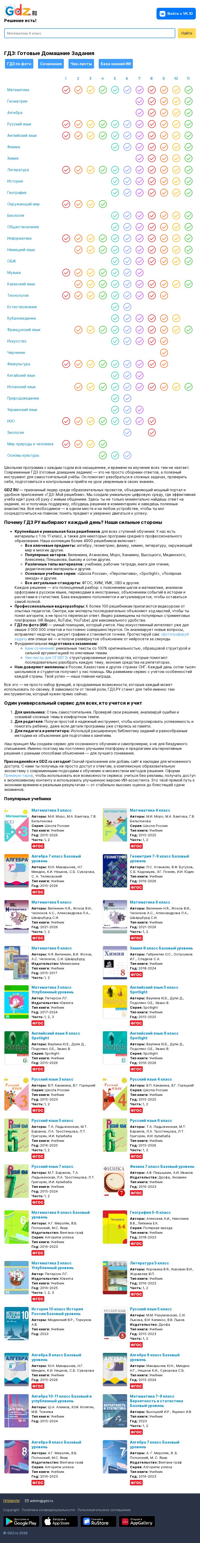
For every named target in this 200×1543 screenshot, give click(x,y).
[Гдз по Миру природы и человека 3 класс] (90, 444)
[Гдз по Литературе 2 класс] (78, 170)
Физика (13, 147)
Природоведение (23, 398)
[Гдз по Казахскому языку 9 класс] (164, 284)
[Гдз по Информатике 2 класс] (78, 238)
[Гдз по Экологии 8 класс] (151, 432)
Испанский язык (21, 387)
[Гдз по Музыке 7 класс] (139, 273)
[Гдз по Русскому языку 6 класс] (127, 124)
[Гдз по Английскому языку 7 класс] (139, 135)
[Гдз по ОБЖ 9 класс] (164, 261)
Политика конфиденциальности (48, 1510)
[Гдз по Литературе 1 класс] (66, 170)
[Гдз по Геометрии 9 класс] (164, 101)
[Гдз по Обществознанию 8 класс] (151, 227)
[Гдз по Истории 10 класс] (176, 181)
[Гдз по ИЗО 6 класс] (127, 421)
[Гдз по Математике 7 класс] (139, 90)
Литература (18, 169)
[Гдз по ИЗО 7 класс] (139, 421)
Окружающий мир (23, 204)
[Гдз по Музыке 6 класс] (127, 273)
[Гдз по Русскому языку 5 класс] (115, 124)
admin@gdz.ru (41, 1501)
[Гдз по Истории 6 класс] (127, 181)
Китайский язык (21, 375)
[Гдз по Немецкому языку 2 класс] (78, 250)
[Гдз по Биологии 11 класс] (188, 215)
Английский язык (22, 135)
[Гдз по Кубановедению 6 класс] (127, 318)
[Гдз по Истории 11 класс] (188, 181)
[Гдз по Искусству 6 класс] (127, 341)
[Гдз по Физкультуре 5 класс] (115, 364)
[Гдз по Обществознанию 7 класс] (139, 227)
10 (176, 78)
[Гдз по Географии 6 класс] (127, 193)
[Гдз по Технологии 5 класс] (115, 295)
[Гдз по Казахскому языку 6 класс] (127, 284)
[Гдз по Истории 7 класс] (139, 181)
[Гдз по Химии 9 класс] (164, 158)
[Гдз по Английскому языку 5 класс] (115, 135)
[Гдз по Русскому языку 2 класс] (78, 124)
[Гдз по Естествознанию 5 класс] (115, 307)
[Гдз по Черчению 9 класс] (164, 352)
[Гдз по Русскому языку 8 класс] (151, 124)
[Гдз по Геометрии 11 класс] (188, 101)
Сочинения (51, 64)
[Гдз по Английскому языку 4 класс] (102, 135)
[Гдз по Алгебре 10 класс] (176, 113)
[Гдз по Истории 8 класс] (151, 181)
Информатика (19, 238)
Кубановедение (21, 318)
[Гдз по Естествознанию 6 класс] (127, 307)
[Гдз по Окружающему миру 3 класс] (90, 204)
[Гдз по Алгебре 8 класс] (151, 113)
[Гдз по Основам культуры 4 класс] (102, 455)
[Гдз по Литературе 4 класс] (102, 170)
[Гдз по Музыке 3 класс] (90, 273)
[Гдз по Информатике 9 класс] (164, 238)
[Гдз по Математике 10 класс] (176, 90)
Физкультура (18, 364)
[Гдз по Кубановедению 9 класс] (164, 318)
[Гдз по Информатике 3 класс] (90, 238)
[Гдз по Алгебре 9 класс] (164, 113)
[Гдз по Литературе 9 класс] (164, 170)
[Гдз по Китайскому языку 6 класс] (127, 375)
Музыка (14, 272)
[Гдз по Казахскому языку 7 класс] (139, 284)
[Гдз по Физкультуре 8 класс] (151, 364)
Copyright (11, 1510)
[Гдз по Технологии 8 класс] (151, 295)
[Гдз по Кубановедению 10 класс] (176, 318)
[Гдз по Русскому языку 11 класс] (188, 124)
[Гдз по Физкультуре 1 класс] (66, 364)
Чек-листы (81, 64)
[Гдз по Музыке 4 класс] (102, 273)
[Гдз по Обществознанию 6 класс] (127, 227)
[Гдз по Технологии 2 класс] (78, 295)
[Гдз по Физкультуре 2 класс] (78, 364)
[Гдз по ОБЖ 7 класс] (139, 261)
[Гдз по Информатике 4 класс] (102, 238)
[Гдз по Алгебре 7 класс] (139, 113)
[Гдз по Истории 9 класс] (164, 181)
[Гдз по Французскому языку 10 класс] (176, 330)
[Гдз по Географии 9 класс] (164, 193)
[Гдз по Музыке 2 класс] (78, 273)
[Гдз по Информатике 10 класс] (176, 238)
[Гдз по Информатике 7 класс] (139, 238)
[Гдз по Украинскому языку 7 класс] (139, 410)
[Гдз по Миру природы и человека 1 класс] (66, 444)
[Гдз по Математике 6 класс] (127, 90)
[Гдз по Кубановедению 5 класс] (115, 318)
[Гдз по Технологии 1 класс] (66, 295)
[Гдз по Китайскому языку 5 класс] (115, 375)
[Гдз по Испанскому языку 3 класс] (90, 387)
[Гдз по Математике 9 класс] (164, 90)
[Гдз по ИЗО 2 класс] (78, 421)
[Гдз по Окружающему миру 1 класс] (66, 204)
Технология (18, 295)
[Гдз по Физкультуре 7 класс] (139, 364)
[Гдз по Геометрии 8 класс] (151, 101)
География (16, 192)
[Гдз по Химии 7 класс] (139, 158)
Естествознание (22, 307)
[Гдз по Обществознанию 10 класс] (176, 227)
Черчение (16, 352)
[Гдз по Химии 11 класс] (188, 158)
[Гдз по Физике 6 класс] (127, 147)
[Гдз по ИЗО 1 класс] (66, 421)
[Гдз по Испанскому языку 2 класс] (78, 387)
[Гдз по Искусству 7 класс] (139, 341)
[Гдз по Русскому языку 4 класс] (102, 124)
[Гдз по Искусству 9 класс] (164, 341)
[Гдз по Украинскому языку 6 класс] (127, 410)
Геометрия (17, 101)
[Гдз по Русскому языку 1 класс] (66, 124)
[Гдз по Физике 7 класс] (139, 147)
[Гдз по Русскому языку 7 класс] (139, 124)
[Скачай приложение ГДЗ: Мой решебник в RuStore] (98, 1521)
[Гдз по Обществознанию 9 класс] (164, 227)
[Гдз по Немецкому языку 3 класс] (90, 250)
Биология (15, 215)
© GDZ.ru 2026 (15, 1533)
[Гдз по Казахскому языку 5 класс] (115, 284)
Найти (187, 33)
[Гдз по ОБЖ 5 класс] (115, 261)
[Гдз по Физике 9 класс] (164, 147)
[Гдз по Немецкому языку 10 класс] (176, 250)
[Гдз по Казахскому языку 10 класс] (176, 284)
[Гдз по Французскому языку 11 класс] (188, 330)
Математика (18, 89)
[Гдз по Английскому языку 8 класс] (151, 135)
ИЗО (11, 421)
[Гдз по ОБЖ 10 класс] (176, 261)
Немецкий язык (21, 249)
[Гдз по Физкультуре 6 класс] (127, 364)
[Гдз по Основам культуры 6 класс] (127, 455)
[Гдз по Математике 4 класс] (102, 90)
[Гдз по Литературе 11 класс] (188, 170)
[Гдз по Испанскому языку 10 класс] (176, 387)
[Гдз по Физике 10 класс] (176, 147)
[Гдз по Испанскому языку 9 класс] (164, 387)
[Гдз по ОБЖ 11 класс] (188, 261)
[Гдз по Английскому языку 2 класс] (78, 135)
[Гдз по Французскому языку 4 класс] (102, 330)
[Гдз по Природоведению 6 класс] (127, 398)
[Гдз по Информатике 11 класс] (188, 238)
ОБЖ (11, 261)
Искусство (17, 341)
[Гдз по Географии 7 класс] (139, 193)
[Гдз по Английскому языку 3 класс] (90, 135)
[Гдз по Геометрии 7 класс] (139, 101)
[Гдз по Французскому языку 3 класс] (90, 330)
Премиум (11, 1501)
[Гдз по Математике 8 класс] (151, 90)
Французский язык (23, 329)
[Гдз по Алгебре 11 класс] (188, 113)
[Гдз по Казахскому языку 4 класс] (102, 284)
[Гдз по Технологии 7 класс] (139, 295)
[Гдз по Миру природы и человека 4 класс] (102, 444)
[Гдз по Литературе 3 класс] (90, 170)
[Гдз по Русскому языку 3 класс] (90, 124)
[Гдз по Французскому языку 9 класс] (164, 330)
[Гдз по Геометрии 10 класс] (176, 101)
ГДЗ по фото (19, 64)
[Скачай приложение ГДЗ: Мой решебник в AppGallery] (137, 1521)
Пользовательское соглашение (104, 1510)
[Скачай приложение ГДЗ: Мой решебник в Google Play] (21, 1521)
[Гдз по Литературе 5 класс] (115, 170)
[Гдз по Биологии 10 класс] (176, 215)
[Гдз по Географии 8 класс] (151, 193)
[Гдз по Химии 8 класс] (151, 158)
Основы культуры (23, 455)
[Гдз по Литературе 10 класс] (176, 170)
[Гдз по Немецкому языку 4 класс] (102, 250)
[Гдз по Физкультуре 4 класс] (102, 364)
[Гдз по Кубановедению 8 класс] (151, 318)
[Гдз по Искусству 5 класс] (115, 341)
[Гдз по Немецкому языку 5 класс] (115, 250)
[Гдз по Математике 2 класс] (78, 90)
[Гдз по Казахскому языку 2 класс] (78, 284)
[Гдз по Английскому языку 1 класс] (66, 135)
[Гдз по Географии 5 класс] (115, 193)
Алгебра (14, 112)
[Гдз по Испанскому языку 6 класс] (127, 387)
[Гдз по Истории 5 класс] (115, 181)
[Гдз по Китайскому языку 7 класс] (139, 375)
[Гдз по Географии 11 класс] (188, 193)
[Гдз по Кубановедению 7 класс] (139, 318)
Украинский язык (22, 409)
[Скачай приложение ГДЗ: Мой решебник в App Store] (60, 1521)
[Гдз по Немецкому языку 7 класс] (139, 250)
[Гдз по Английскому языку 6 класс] (127, 135)
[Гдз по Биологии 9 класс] (164, 215)
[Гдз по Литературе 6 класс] (127, 170)
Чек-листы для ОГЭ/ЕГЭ (46, 657)
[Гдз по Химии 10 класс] (176, 158)
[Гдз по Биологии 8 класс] (151, 215)
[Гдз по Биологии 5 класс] (115, 215)
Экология (15, 432)
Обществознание (23, 227)
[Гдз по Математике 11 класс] (188, 90)
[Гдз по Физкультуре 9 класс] (164, 364)
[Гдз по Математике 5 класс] (115, 90)
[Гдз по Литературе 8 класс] (151, 170)
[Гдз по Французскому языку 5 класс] (115, 330)
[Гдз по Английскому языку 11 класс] (188, 135)
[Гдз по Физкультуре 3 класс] (90, 364)
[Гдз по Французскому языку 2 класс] (78, 330)
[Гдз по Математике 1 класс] (66, 90)
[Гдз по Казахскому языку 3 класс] (90, 284)
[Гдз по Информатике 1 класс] (66, 238)
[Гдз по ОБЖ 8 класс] (151, 261)
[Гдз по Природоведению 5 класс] (115, 398)
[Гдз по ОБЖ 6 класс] (127, 261)
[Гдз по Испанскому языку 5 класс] (115, 387)
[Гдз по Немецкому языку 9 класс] (164, 250)
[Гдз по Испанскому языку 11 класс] (188, 387)
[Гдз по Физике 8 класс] (151, 147)
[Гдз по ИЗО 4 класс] (102, 421)
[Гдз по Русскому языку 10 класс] (176, 124)
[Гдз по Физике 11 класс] (188, 147)
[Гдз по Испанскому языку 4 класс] (102, 387)
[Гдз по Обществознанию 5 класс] (115, 227)
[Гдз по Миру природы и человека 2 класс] (78, 444)
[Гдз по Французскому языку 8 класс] (151, 330)
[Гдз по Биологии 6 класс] (127, 215)
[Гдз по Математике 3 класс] (90, 90)
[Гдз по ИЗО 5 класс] (115, 421)
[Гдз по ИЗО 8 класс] (151, 421)
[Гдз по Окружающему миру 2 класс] (78, 204)
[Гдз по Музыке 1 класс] (66, 273)
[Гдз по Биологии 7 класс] (139, 215)
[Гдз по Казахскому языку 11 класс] (188, 284)
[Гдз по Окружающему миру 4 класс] (102, 204)
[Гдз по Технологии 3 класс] (90, 295)
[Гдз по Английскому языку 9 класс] (164, 135)
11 (188, 78)
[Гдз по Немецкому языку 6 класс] (127, 250)
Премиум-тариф (18, 775)
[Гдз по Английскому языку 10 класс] (176, 135)
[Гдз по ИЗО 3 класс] (90, 421)
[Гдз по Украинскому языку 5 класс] (115, 410)
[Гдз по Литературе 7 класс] (139, 170)
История (15, 181)
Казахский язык (21, 284)
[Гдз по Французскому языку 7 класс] (139, 330)
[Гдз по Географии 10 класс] (176, 193)
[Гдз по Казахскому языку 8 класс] (151, 284)
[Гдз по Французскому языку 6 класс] (127, 330)
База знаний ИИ (116, 64)
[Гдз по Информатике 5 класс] (115, 238)
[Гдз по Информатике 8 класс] (151, 238)
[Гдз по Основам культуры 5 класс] (115, 455)
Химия (12, 158)
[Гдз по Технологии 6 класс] (127, 295)
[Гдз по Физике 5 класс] (115, 147)
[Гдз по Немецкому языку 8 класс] (151, 250)
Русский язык (19, 124)
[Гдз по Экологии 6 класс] (127, 432)
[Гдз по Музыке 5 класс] (115, 273)
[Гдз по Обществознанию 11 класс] (188, 227)
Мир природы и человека (30, 444)
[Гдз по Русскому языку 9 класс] (164, 124)
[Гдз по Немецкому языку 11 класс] (188, 250)
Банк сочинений (39, 648)
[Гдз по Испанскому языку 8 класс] (151, 387)
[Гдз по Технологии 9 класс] (164, 295)
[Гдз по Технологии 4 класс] (102, 295)
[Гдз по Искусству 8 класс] (151, 341)
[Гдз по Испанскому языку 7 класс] (139, 387)
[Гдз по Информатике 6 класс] (127, 238)
